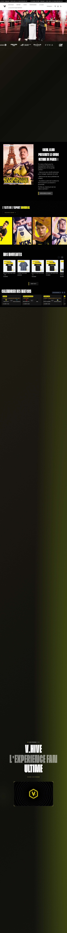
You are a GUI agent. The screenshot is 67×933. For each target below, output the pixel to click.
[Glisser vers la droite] (62, 257)
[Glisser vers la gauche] (59, 257)
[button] (55, 6)
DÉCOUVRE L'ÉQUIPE (9, 212)
